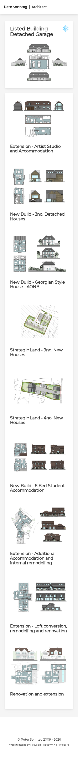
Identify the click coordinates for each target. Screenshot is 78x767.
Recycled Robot (39, 744)
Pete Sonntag (25, 7)
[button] (71, 7)
